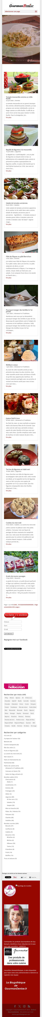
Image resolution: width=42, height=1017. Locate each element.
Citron (21, 704)
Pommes (27, 716)
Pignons (7, 716)
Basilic (20, 701)
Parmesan (26, 713)
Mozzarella (12, 710)
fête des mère (8, 747)
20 (22, 605)
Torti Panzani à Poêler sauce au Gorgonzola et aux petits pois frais (21, 23)
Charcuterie (9, 779)
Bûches (9, 840)
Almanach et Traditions (21, 313)
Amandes (7, 701)
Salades (16, 205)
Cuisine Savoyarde (10, 745)
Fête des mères (23, 707)
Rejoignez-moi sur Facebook (15, 639)
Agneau (18, 698)
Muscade (19, 710)
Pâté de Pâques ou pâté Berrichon (18, 256)
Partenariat (7, 763)
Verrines (19, 726)
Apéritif (14, 701)
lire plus (8, 117)
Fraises (7, 707)
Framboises (14, 707)
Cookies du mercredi (13, 523)
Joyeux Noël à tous (13, 418)
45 (29, 605)
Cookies (17, 525)
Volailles (8, 820)
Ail (22, 698)
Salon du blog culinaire (13, 774)
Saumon (28, 723)
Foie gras (33, 704)
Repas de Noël (9, 723)
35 (26, 605)
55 (33, 605)
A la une (6, 735)
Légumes (18, 152)
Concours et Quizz (11, 771)
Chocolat (7, 704)
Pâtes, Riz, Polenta (11, 811)
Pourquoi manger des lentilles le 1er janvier (19, 311)
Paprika (19, 713)
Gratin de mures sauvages (15, 576)
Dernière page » (15, 607)
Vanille (13, 726)
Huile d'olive (32, 707)
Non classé (7, 757)
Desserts (17, 578)
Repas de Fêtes (30, 719)
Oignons (31, 710)
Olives (6, 713)
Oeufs (25, 710)
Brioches (10, 837)
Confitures (8, 829)
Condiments (9, 785)
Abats (9, 782)
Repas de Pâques (19, 723)
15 (31, 60)
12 (26, 60)
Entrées (17, 100)
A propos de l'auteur (10, 738)
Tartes (9, 846)
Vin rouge (33, 726)
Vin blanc (26, 726)
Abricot (12, 698)
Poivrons (21, 716)
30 (25, 605)
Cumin (27, 704)
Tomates (7, 726)
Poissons (8, 814)
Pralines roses (20, 719)
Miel (6, 710)
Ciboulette (15, 704)
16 (33, 60)
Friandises (8, 849)
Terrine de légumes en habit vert (18, 469)
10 (23, 60)
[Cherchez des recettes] (23, 886)
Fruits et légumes (9, 751)
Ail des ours (28, 698)
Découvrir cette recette (21, 54)
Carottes (32, 701)
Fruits (7, 852)
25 (23, 605)
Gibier (7, 794)
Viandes (8, 817)
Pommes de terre (9, 719)
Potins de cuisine (9, 766)
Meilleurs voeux (12, 365)
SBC (34, 723)
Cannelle (26, 701)
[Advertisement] (16, 666)
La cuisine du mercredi (27, 525)
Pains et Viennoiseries (11, 760)
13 (28, 60)
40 (28, 605)
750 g (6, 698)
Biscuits (8, 826)
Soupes (9, 805)
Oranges (12, 713)
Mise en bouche (10, 808)
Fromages (8, 791)
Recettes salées (9, 777)
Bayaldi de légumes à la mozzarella (19, 150)
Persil (32, 713)
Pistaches (14, 716)
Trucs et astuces (9, 858)
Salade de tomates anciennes (17, 203)
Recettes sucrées (9, 823)
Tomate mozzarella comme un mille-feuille (19, 98)
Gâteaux (9, 843)
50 (31, 605)
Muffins (7, 855)
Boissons (7, 741)
